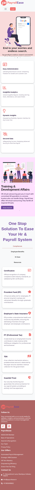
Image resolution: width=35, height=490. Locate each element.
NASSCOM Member (7, 435)
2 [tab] (17, 58)
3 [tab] (20, 58)
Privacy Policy (5, 447)
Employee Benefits (17, 252)
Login (13, 9)
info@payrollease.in (10, 479)
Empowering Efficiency (9, 463)
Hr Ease (17, 257)
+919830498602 (8, 483)
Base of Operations (7, 438)
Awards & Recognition (8, 441)
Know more (6, 208)
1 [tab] (15, 58)
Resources (17, 262)
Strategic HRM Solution (9, 457)
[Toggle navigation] (5, 9)
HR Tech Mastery (6, 460)
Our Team (4, 444)
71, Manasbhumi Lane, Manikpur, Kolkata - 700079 (17, 475)
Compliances (17, 246)
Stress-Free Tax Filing (8, 466)
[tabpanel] (17, 34)
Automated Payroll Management (12, 454)
